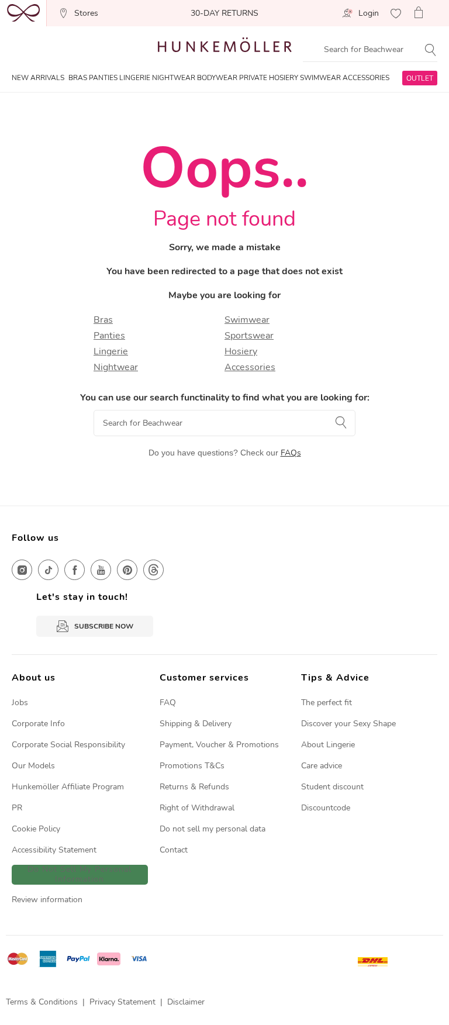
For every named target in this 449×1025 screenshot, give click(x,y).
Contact (174, 849)
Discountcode (325, 807)
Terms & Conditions (42, 1001)
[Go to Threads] (153, 570)
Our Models (33, 765)
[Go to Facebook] (74, 570)
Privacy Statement (122, 1001)
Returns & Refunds (194, 786)
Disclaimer (186, 1001)
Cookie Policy (36, 828)
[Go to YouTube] (101, 570)
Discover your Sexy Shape (348, 723)
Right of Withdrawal (197, 807)
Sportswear (249, 335)
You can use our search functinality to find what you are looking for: (224, 397)
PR (17, 807)
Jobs (20, 702)
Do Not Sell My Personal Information (79, 875)
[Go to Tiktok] (48, 570)
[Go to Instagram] (22, 570)
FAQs (291, 452)
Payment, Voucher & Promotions (219, 744)
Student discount (332, 786)
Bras (103, 319)
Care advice (321, 765)
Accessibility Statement (54, 849)
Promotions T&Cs (192, 765)
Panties (109, 335)
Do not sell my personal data (212, 828)
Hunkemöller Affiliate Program (68, 786)
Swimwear (247, 319)
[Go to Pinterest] (127, 570)
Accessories (249, 367)
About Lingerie (328, 744)
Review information (47, 899)
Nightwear (116, 367)
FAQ (168, 702)
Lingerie (111, 351)
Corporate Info (38, 723)
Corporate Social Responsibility (68, 744)
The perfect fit (326, 702)
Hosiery (240, 351)
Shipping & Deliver (193, 723)
